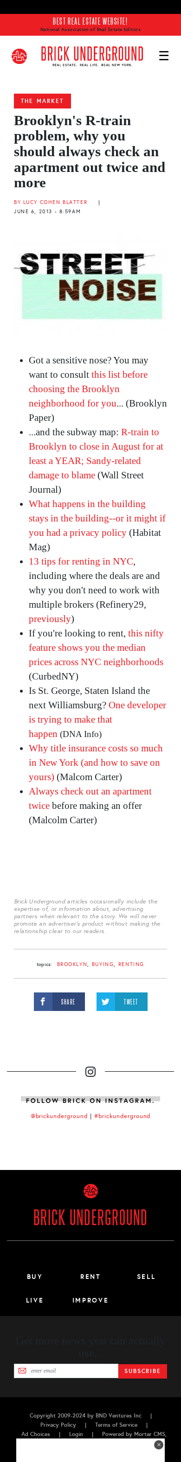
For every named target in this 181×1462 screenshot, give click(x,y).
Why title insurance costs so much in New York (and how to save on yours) (96, 762)
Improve (90, 1300)
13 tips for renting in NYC (81, 561)
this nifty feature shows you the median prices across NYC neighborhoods (96, 647)
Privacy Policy (58, 1425)
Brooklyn (72, 964)
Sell (146, 1276)
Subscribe (142, 1371)
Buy (35, 1276)
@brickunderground (59, 1116)
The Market (42, 101)
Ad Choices (35, 1434)
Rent (90, 1276)
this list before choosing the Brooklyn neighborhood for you (88, 389)
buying (103, 964)
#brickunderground (122, 1116)
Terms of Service (116, 1425)
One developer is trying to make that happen (97, 719)
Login (76, 1434)
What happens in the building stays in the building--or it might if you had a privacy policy (97, 518)
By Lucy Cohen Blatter (50, 202)
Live (35, 1300)
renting (131, 964)
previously (50, 618)
